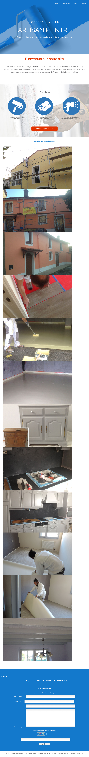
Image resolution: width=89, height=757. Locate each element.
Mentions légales (63, 753)
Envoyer (42, 744)
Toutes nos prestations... (44, 128)
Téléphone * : (18, 701)
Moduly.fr (80, 753)
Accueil (57, 4)
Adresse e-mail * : (19, 706)
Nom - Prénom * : (19, 696)
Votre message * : (19, 727)
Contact (83, 4)
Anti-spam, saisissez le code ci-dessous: (44, 730)
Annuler (47, 744)
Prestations (66, 4)
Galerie (75, 4)
